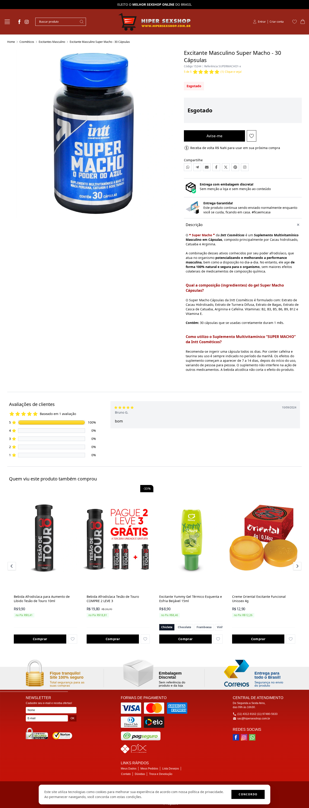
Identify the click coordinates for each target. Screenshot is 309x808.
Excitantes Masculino (52, 42)
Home (11, 42)
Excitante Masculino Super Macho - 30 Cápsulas (100, 42)
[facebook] (19, 22)
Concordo (248, 794)
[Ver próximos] (296, 566)
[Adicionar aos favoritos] (72, 639)
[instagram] (27, 22)
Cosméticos (26, 42)
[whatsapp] (252, 737)
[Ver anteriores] (12, 566)
